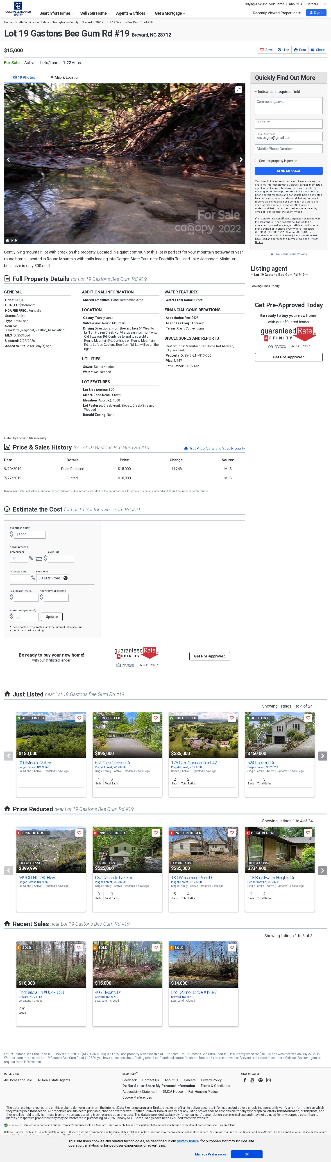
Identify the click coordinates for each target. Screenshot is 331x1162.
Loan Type (42, 571)
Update (52, 617)
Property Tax (53, 591)
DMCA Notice (173, 1092)
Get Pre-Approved (288, 357)
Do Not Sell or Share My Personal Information (158, 1086)
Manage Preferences (211, 1154)
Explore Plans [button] (227, 1125)
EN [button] (324, 4)
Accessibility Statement (139, 1092)
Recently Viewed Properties (275, 13)
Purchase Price (20, 528)
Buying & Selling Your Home (264, 4)
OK (247, 1154)
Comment (270, 102)
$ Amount (53, 552)
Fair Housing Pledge (203, 1092)
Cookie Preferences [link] (137, 1097)
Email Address (266, 134)
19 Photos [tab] (26, 77)
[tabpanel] (124, 163)
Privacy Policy (211, 1080)
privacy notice (188, 1141)
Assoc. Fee (23, 610)
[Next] (322, 756)
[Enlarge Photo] (238, 89)
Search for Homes (55, 13)
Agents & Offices (131, 13)
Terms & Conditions (215, 1086)
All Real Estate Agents (54, 1080)
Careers (312, 4)
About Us (295, 4)
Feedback (129, 1080)
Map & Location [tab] (66, 77)
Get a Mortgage (169, 13)
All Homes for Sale (18, 1080)
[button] (316, 12)
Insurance (21, 591)
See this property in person (278, 161)
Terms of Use (296, 238)
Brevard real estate (253, 1058)
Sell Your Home (93, 13)
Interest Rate (18, 571)
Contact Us (150, 1080)
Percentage (17, 552)
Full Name (263, 121)
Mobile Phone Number (275, 149)
